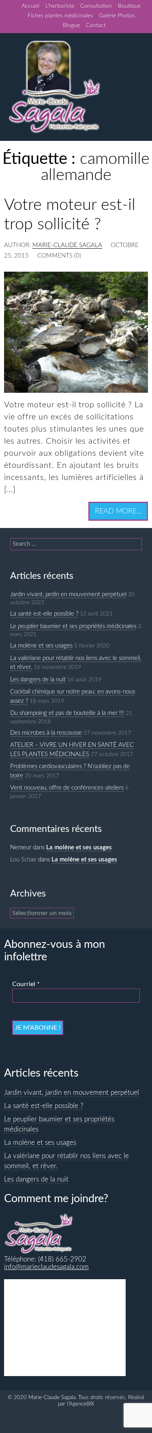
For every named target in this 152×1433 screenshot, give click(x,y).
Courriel (26, 984)
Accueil (30, 6)
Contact (96, 25)
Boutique (129, 6)
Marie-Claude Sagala (67, 245)
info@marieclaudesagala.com (46, 1267)
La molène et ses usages (41, 646)
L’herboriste (59, 6)
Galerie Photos (117, 16)
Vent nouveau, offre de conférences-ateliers (67, 788)
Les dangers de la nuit (38, 680)
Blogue (71, 25)
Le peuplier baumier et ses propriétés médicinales (73, 626)
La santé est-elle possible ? (44, 614)
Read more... (118, 511)
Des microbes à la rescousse (46, 733)
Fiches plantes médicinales (60, 16)
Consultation (96, 6)
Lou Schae (23, 860)
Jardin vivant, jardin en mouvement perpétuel (68, 594)
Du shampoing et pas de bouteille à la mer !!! (67, 713)
